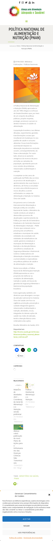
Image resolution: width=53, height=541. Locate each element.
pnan (16, 478)
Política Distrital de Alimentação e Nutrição (30, 394)
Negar (26, 526)
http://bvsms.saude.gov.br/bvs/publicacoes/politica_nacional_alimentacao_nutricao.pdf (26, 334)
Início (18, 46)
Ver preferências (26, 532)
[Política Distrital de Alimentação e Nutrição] (30, 385)
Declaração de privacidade (33, 538)
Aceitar (26, 519)
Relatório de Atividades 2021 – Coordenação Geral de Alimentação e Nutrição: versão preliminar (18, 401)
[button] (49, 495)
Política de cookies (15, 538)
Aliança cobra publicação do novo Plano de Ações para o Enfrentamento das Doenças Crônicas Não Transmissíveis (18, 447)
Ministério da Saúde (28, 476)
